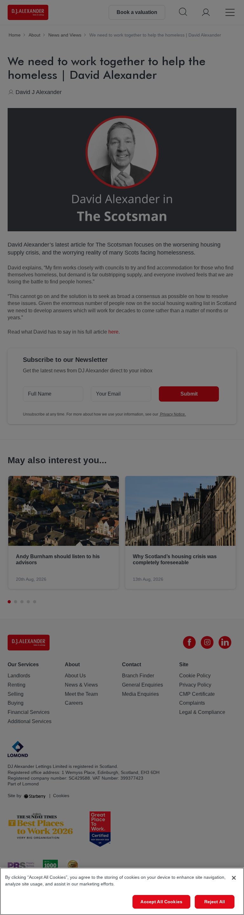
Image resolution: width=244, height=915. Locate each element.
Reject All (214, 901)
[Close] (234, 878)
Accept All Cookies (161, 901)
